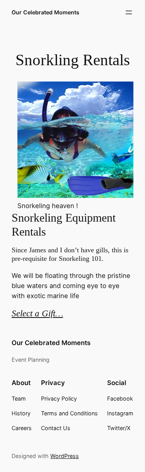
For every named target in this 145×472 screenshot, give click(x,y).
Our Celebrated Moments (45, 12)
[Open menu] (128, 12)
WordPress (64, 456)
